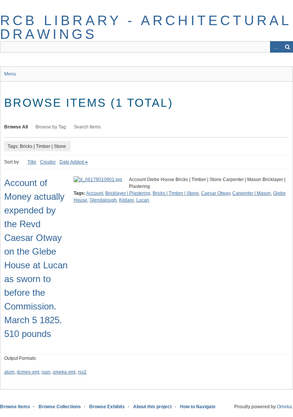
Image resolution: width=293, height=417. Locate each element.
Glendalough (103, 200)
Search (287, 47)
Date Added (72, 162)
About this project (152, 406)
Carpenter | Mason (251, 193)
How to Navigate (198, 406)
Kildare (126, 200)
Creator (48, 162)
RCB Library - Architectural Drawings (145, 27)
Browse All (16, 127)
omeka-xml (64, 372)
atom (9, 372)
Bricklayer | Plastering (127, 193)
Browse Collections (60, 406)
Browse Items (15, 406)
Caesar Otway (215, 193)
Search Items (87, 127)
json (46, 372)
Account (94, 193)
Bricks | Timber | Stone (176, 193)
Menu (10, 74)
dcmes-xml (28, 372)
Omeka (284, 406)
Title (31, 162)
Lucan (142, 200)
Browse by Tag (50, 127)
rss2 (82, 372)
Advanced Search (276, 47)
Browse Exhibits (107, 406)
